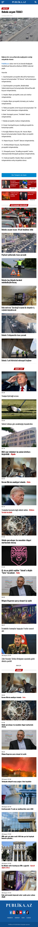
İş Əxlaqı (29, 918)
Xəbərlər (17, 918)
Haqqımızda (10, 918)
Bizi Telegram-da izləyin (19, 175)
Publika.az (5, 64)
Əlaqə (23, 918)
